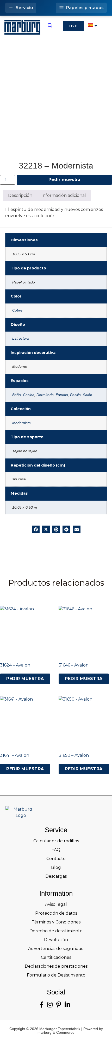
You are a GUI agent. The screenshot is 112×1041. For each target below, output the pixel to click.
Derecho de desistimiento (56, 930)
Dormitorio (45, 395)
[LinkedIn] (67, 1004)
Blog (56, 867)
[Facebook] (41, 1004)
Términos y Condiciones (56, 922)
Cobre (17, 310)
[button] (35, 529)
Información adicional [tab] (63, 195)
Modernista (21, 423)
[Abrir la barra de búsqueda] (50, 25)
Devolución (56, 939)
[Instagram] (50, 1004)
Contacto (56, 858)
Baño (16, 395)
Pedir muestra (64, 179)
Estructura (20, 338)
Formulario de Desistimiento (56, 975)
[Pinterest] (58, 1004)
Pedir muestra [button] (25, 678)
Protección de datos (56, 913)
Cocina (28, 395)
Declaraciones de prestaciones (56, 966)
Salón (87, 395)
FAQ (56, 849)
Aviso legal (56, 904)
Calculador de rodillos (56, 840)
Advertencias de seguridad (56, 948)
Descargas (56, 876)
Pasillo (75, 395)
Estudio (62, 395)
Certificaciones (56, 957)
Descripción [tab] (20, 195)
